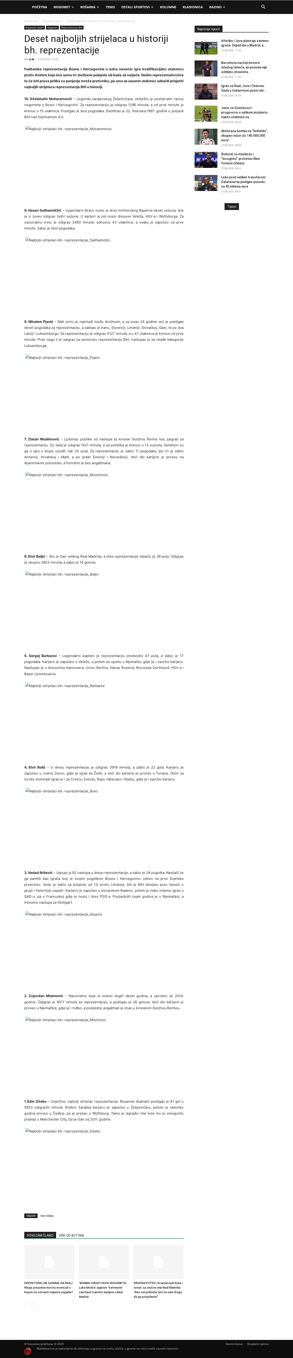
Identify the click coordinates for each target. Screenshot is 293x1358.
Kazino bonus (234, 1344)
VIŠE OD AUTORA (71, 1235)
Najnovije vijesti (52, 21)
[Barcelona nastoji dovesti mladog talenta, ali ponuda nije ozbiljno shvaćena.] (206, 68)
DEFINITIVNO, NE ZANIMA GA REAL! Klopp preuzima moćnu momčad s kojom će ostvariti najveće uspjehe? (48, 1287)
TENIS (110, 7)
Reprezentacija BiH (71, 27)
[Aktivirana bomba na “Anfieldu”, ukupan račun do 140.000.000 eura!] (206, 137)
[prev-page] (27, 1306)
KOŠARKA (87, 7)
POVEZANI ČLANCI (40, 1235)
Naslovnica (31, 21)
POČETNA (39, 7)
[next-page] (34, 1306)
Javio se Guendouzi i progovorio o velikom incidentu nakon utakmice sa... (244, 112)
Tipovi (231, 206)
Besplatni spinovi (258, 1344)
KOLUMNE (168, 7)
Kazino (215, 7)
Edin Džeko (47, 1215)
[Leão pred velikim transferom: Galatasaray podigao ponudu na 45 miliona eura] (206, 183)
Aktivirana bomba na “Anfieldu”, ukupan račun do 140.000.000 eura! (244, 135)
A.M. (32, 59)
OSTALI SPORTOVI (135, 7)
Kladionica (193, 7)
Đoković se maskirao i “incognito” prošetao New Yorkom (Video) (240, 158)
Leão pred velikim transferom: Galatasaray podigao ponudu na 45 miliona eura (243, 181)
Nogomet (62, 7)
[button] (263, 7)
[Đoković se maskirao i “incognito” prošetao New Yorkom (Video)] (206, 160)
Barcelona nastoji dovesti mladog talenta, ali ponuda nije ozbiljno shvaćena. (244, 67)
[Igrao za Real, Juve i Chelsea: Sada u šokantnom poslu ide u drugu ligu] (206, 92)
